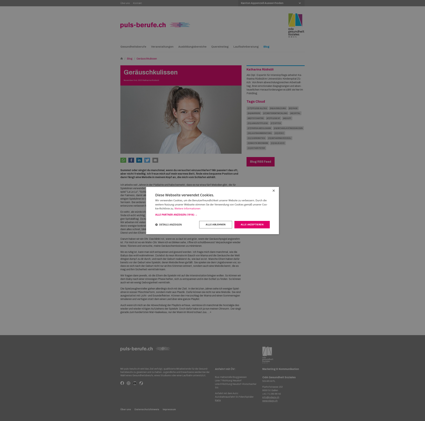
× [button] (273, 191)
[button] (212, 214)
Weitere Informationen (187, 208)
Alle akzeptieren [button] (252, 224)
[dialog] (212, 210)
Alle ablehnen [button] (215, 224)
